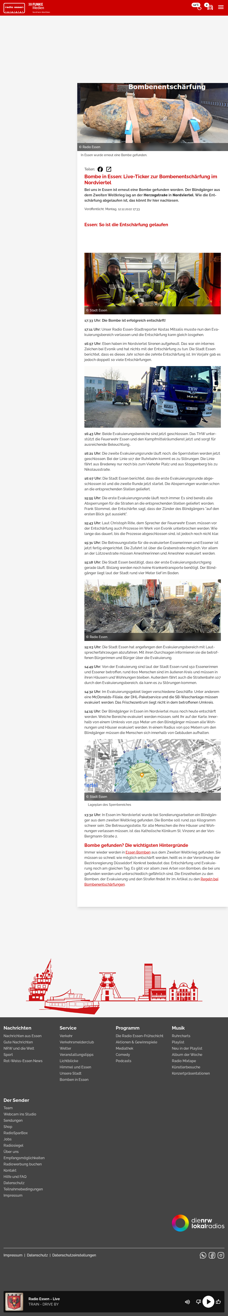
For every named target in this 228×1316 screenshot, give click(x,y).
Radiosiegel (13, 1145)
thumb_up (218, 1301)
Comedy (123, 1055)
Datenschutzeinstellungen (74, 1255)
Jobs (8, 1139)
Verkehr (66, 1036)
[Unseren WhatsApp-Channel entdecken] (203, 1255)
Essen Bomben (138, 852)
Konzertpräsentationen (191, 1073)
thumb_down (198, 1301)
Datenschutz (14, 1183)
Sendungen (13, 1120)
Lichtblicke (69, 1061)
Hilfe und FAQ (15, 1177)
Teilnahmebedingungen (23, 1189)
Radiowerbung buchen (23, 1164)
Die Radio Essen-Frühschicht (139, 1036)
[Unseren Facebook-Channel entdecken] (212, 1255)
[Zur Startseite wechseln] (14, 8)
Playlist (178, 1042)
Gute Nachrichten (18, 1042)
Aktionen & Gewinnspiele (136, 1042)
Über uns (11, 1152)
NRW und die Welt (19, 1048)
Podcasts (123, 1061)
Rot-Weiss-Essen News (23, 1061)
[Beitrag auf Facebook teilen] (100, 169)
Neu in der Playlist (187, 1048)
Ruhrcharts (181, 1036)
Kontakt (10, 1170)
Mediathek (124, 1048)
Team (8, 1108)
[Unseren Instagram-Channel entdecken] (220, 1255)
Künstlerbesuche (186, 1067)
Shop (8, 1127)
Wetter (65, 1048)
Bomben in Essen (74, 1080)
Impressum (13, 1195)
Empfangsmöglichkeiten (24, 1158)
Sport (8, 1055)
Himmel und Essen (75, 1067)
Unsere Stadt (70, 1073)
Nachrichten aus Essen (22, 1036)
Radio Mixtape (184, 1061)
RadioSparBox (16, 1133)
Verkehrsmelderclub (77, 1042)
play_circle (208, 1302)
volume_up (187, 1302)
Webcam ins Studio (20, 1114)
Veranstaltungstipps (77, 1055)
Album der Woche (187, 1055)
